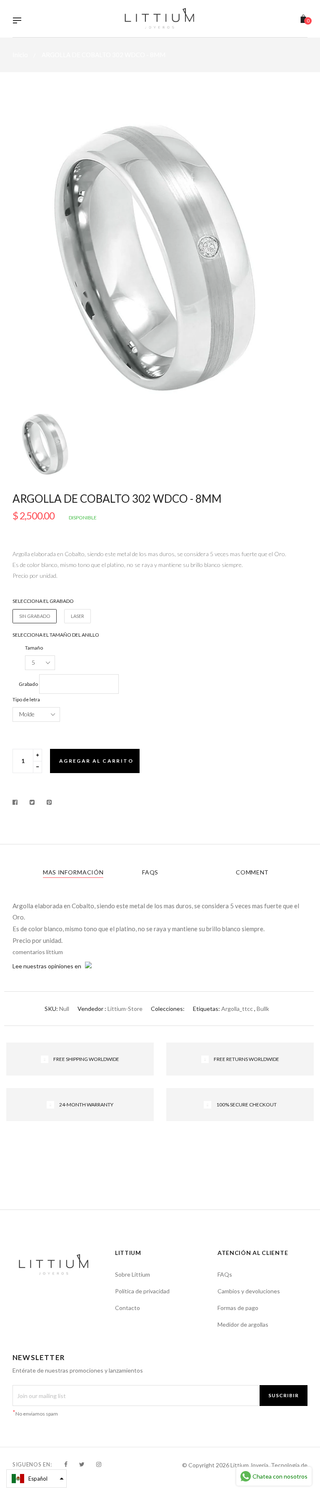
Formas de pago (238, 1307)
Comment (252, 872)
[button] (36, 1478)
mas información (73, 872)
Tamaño (34, 648)
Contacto (127, 1307)
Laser (77, 616)
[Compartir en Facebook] (17, 802)
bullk (263, 1008)
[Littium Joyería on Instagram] (98, 1464)
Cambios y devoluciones (249, 1291)
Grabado (28, 684)
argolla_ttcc (237, 1008)
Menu (19, 21)
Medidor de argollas (243, 1324)
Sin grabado (34, 616)
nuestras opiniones (48, 966)
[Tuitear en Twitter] (32, 802)
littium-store (125, 1008)
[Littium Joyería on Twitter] (82, 1464)
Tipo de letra (26, 699)
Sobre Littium (132, 1274)
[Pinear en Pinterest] (49, 802)
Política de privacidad (142, 1291)
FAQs (150, 872)
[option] (160, 253)
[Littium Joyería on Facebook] (66, 1464)
